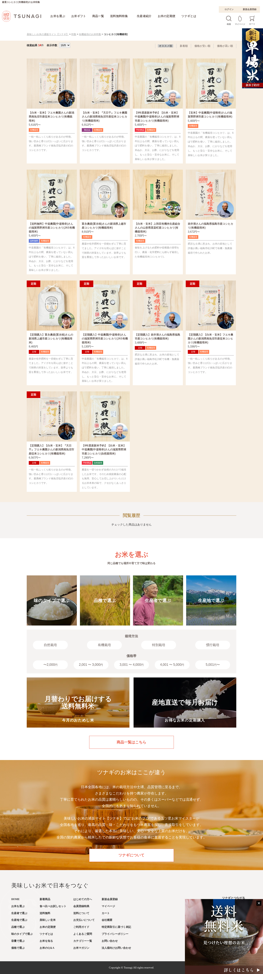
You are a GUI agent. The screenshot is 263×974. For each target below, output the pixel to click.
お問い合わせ (110, 940)
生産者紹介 (144, 16)
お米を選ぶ (57, 16)
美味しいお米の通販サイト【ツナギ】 (48, 34)
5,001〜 (213, 664)
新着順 (184, 45)
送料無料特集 (119, 16)
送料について (81, 913)
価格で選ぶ (18, 947)
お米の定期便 (166, 16)
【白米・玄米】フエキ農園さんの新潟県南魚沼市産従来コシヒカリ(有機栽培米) (51, 116)
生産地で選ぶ (19, 919)
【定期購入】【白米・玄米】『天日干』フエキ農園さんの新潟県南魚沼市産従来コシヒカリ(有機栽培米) (51, 449)
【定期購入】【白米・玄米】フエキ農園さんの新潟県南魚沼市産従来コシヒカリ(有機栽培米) (210, 338)
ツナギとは (188, 16)
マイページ (108, 906)
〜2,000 (50, 664)
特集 (73, 34)
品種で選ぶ (18, 926)
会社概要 (107, 919)
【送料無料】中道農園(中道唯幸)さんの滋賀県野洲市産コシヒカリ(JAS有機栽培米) (52, 227)
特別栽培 (158, 645)
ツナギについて (131, 855)
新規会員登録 (249, 9)
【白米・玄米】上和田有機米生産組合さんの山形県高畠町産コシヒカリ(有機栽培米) (157, 227)
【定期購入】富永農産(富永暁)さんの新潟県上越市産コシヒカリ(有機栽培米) (51, 338)
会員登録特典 (81, 906)
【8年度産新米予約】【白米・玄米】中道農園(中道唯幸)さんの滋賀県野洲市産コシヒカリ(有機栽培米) (157, 116)
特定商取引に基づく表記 (116, 926)
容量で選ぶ (18, 940)
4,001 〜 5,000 (172, 664)
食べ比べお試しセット (53, 906)
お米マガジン (81, 947)
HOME (15, 899)
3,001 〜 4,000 (132, 664)
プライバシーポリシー (115, 933)
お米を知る (46, 940)
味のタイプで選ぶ (22, 933)
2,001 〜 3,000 (91, 664)
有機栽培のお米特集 (90, 34)
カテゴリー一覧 (82, 940)
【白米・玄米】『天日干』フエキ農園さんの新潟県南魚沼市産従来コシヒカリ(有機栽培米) (104, 116)
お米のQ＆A (47, 947)
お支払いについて (84, 919)
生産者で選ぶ (19, 913)
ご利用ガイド (81, 926)
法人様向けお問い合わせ (116, 947)
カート (106, 913)
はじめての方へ (82, 899)
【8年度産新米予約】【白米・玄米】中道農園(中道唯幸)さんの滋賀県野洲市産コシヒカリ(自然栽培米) (104, 449)
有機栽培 (104, 645)
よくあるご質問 (82, 933)
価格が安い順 (202, 45)
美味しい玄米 (48, 919)
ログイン (229, 9)
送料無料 (45, 913)
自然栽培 (50, 645)
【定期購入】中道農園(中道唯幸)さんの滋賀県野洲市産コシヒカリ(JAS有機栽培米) (105, 338)
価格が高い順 (225, 45)
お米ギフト (78, 16)
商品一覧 (98, 16)
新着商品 (45, 899)
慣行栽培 (212, 645)
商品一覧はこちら (131, 742)
